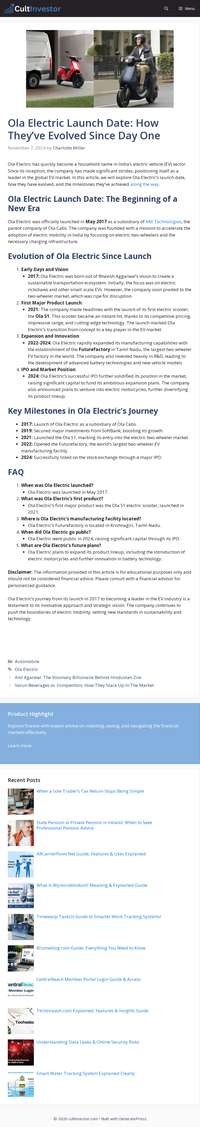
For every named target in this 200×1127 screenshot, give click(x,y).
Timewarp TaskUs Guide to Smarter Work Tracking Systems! (98, 916)
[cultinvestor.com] (32, 8)
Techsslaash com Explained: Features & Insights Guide (92, 1011)
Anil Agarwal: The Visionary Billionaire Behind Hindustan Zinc (78, 677)
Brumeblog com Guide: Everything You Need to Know (91, 948)
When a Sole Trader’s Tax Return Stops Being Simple (90, 791)
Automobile (27, 661)
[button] (166, 8)
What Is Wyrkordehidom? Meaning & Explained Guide (91, 885)
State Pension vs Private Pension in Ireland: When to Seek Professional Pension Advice (94, 825)
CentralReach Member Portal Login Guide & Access (88, 979)
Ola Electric (26, 669)
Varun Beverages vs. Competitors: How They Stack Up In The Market (84, 685)
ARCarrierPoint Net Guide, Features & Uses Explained (91, 854)
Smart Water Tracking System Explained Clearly (85, 1073)
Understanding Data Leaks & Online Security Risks (87, 1042)
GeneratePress (133, 1118)
